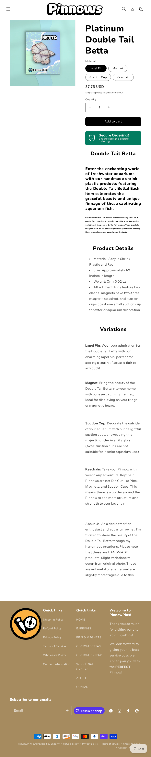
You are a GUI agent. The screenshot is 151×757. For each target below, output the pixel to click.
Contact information (129, 747)
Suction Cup (98, 77)
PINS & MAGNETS (88, 637)
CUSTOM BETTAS (88, 646)
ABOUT (81, 678)
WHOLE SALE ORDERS (86, 666)
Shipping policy (132, 743)
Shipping (90, 92)
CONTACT (83, 687)
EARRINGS (83, 628)
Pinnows (32, 743)
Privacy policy (90, 743)
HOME (80, 619)
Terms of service (111, 743)
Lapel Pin (95, 68)
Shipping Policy (53, 619)
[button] (8, 9)
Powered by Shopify (48, 743)
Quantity (90, 99)
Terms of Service (54, 646)
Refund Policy (52, 628)
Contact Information (56, 664)
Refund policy (71, 743)
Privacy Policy (52, 637)
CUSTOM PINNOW (89, 655)
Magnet (117, 68)
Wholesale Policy (54, 655)
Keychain (123, 77)
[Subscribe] (67, 710)
